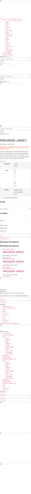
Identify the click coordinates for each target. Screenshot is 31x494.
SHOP (4, 336)
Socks (7, 29)
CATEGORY (7, 163)
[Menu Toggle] (1, 17)
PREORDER (6, 355)
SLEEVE (7, 189)
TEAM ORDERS (7, 357)
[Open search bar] (0, 126)
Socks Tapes (9, 34)
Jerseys (8, 27)
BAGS (7, 338)
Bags (7, 22)
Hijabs (7, 32)
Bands (7, 24)
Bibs (7, 25)
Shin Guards (9, 30)
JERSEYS (8, 343)
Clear (15, 194)
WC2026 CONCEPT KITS (9, 359)
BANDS (8, 340)
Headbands (9, 36)
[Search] (2, 61)
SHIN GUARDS (10, 347)
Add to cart (4, 238)
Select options (7, 257)
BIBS (7, 342)
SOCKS (8, 345)
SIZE (6, 170)
